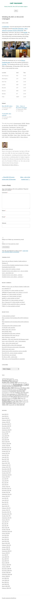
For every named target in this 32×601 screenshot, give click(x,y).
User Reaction (20, 403)
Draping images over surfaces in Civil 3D (18, 292)
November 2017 (5, 449)
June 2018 (4, 435)
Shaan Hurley (19, 400)
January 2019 (5, 422)
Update (25, 401)
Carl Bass (15, 389)
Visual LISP (12, 404)
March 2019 (5, 418)
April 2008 (4, 584)
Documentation (6, 392)
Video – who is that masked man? (10, 343)
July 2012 (4, 498)
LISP (22, 127)
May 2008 (4, 582)
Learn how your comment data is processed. (15, 251)
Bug (26, 388)
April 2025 (4, 414)
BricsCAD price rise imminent (9, 355)
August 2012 (5, 496)
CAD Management (22, 125)
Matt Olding (10, 135)
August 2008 (5, 576)
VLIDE (6, 137)
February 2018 (5, 443)
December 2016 (5, 469)
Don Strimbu (12, 133)
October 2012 (5, 492)
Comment (5, 192)
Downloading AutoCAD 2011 (8, 267)
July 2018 (4, 433)
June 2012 (4, 500)
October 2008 (5, 572)
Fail (12, 392)
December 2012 (5, 488)
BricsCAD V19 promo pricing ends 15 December (13, 347)
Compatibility (5, 133)
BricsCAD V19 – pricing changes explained (12, 353)
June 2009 (4, 557)
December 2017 (5, 447)
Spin (26, 400)
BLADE (25, 32)
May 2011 (4, 523)
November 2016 (5, 471)
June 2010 (4, 537)
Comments (5, 391)
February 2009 (5, 564)
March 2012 (5, 506)
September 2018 (6, 430)
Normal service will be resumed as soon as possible (14, 351)
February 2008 (5, 588)
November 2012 (5, 490)
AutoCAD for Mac (7, 385)
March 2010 (5, 543)
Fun (26, 392)
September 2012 (6, 494)
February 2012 (5, 508)
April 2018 (4, 439)
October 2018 (5, 428)
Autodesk (21, 384)
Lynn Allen (4, 135)
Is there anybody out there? (17, 290)
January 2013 (5, 486)
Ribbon (13, 400)
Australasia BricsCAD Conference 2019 (11, 325)
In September (5, 26)
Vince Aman (23, 135)
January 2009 (5, 566)
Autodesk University (8, 386)
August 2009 (5, 553)
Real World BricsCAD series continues (11, 333)
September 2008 (6, 574)
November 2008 (5, 570)
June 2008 (4, 580)
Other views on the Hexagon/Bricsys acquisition (13, 358)
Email (4, 217)
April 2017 (4, 461)
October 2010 (5, 529)
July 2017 (4, 455)
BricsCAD (11, 125)
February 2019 (5, 420)
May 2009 (4, 558)
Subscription (8, 402)
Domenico (4, 296)
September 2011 (6, 517)
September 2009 (6, 551)
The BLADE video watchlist (8, 327)
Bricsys (16, 125)
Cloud (22, 389)
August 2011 (5, 519)
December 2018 (5, 424)
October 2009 (5, 549)
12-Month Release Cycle (8, 378)
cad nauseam (16, 3)
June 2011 (4, 521)
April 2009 (4, 560)
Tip (19, 402)
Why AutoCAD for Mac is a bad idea (16, 304)
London (26, 133)
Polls (17, 398)
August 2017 (5, 453)
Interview (18, 127)
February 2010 (5, 545)
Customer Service (17, 391)
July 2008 (4, 578)
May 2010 (4, 539)
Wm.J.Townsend (6, 302)
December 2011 (5, 512)
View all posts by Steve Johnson (10, 164)
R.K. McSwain (5, 290)
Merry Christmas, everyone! (8, 337)
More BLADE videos (7, 106)
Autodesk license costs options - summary (12, 274)
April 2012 (4, 504)
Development (12, 127)
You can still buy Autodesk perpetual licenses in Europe (15, 265)
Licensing (5, 395)
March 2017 (5, 463)
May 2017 (4, 459)
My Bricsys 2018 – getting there (9, 357)
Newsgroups (6, 396)
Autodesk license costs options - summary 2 (12, 276)
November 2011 (5, 514)
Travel (15, 135)
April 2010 (4, 541)
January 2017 (5, 467)
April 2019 (4, 416)
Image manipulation (12, 394)
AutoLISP (19, 129)
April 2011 (4, 525)
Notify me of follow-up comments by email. (13, 239)
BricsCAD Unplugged (12, 131)
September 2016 (6, 474)
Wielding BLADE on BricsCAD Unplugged (12, 345)
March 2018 (5, 441)
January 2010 (5, 547)
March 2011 (4, 527)
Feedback (19, 392)
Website (4, 223)
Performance (24, 396)
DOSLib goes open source (8, 349)
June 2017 (4, 457)
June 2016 (4, 480)
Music (26, 395)
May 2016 (4, 482)
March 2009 (5, 562)
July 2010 (4, 535)
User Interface (9, 403)
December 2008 (5, 568)
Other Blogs (15, 396)
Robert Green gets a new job (9, 329)
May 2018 (4, 437)
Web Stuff (20, 404)
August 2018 (5, 431)
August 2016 (5, 476)
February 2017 (5, 465)
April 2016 (4, 484)
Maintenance (5, 129)
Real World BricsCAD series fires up (10, 335)
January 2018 (5, 445)
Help (4, 394)
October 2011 (5, 516)
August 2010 (5, 533)
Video (10, 129)
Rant (23, 398)
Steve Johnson (24, 137)
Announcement (17, 123)
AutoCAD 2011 (22, 382)
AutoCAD (10, 380)
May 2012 (4, 502)
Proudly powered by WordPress (9, 598)
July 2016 (4, 478)
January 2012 (5, 510)
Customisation (5, 127)
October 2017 (5, 451)
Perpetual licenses (7, 398)
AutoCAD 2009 (10, 382)
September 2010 (6, 531)
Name (4, 210)
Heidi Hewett (18, 133)
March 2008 (5, 586)
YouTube (4, 64)
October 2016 (5, 473)
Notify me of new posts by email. (10, 244)
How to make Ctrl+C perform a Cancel (11, 269)
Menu (16, 10)
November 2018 (5, 426)
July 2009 (4, 555)
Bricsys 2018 (25, 131)
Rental (6, 400)
